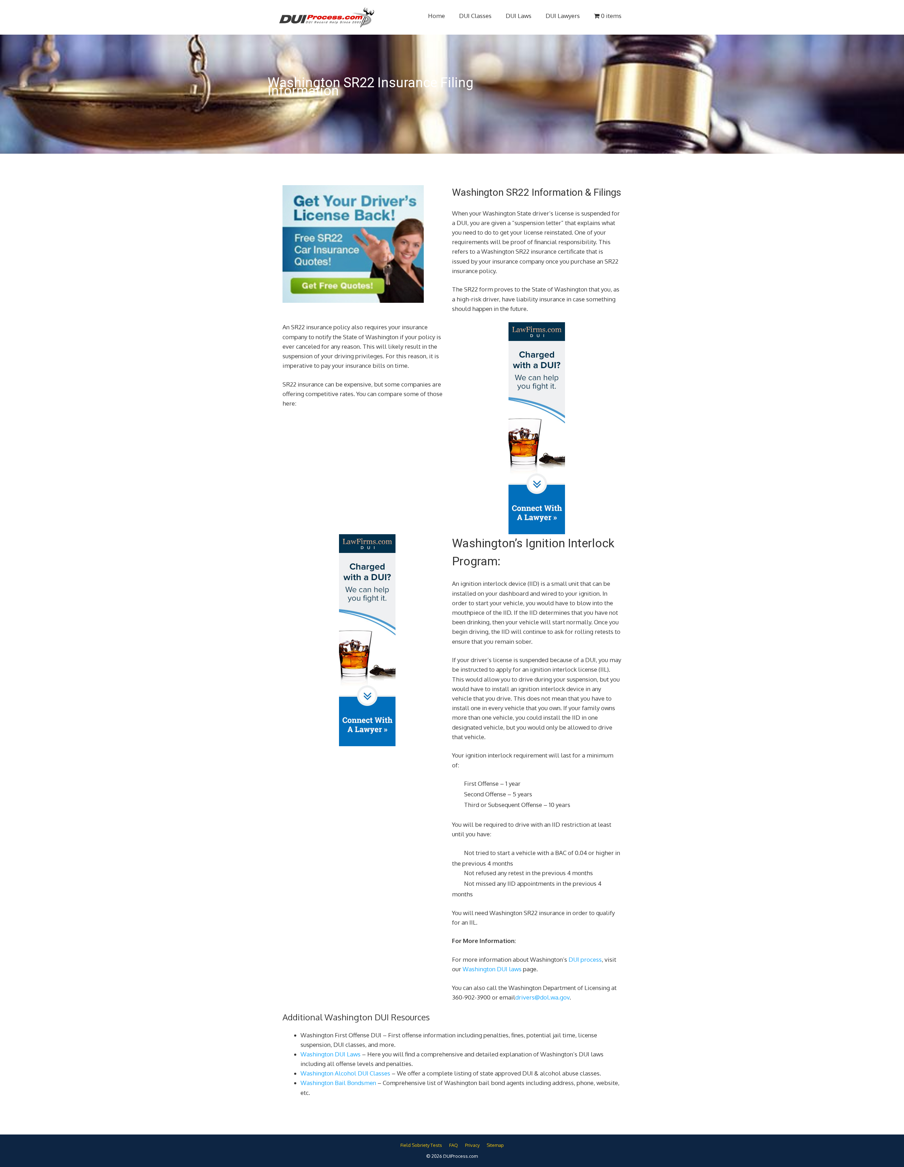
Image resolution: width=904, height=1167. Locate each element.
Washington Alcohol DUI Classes (345, 1073)
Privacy (472, 1145)
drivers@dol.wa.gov (542, 997)
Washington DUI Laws (331, 1054)
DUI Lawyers (563, 15)
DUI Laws (518, 15)
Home (436, 15)
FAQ (453, 1145)
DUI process (585, 959)
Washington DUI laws (492, 969)
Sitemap (495, 1145)
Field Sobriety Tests (421, 1145)
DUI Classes (475, 15)
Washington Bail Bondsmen (338, 1082)
